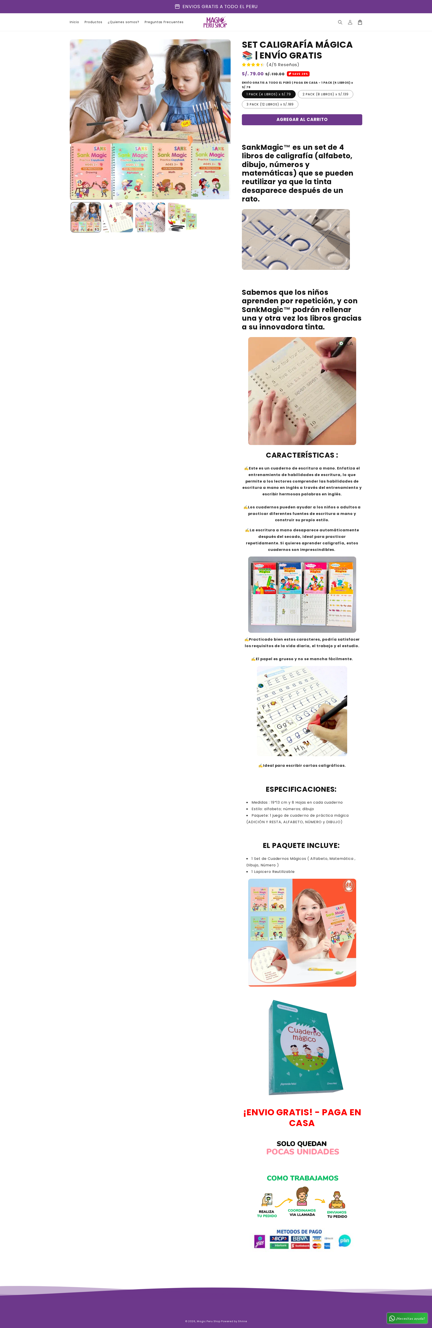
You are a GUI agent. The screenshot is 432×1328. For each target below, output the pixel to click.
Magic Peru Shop (208, 1321)
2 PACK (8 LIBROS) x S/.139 (326, 94)
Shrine (242, 1321)
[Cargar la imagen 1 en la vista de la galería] (86, 217)
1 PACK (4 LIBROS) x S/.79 (269, 94)
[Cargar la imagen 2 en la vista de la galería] (118, 217)
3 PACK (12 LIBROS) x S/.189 (270, 104)
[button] (340, 22)
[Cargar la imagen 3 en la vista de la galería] (150, 217)
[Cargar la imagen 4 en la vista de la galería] (182, 217)
